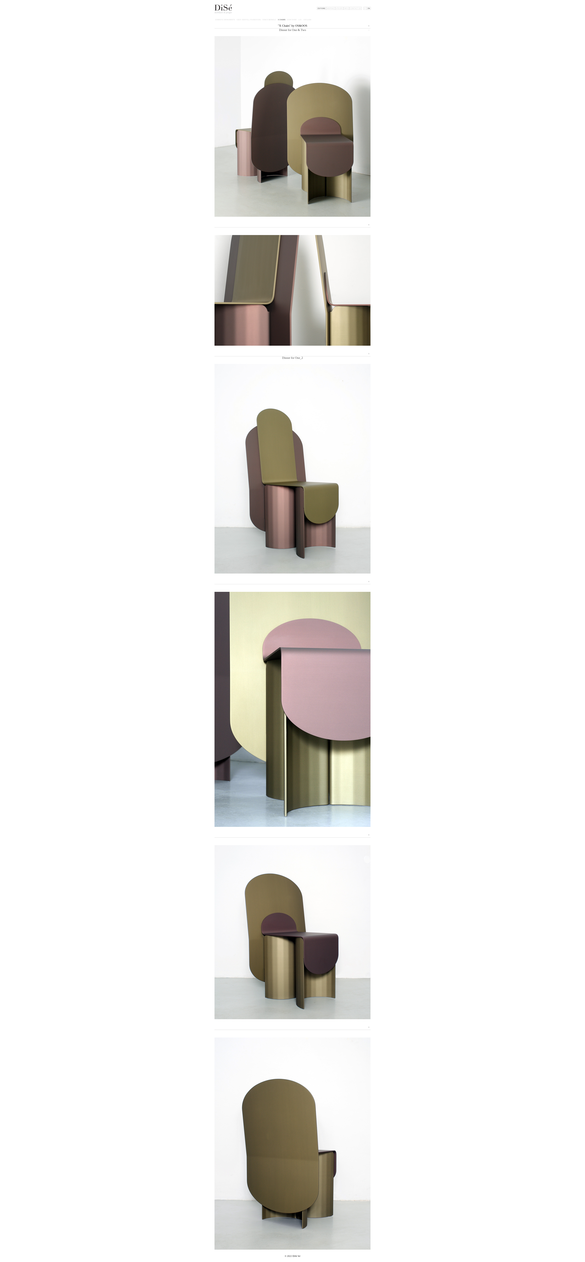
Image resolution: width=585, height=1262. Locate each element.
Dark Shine (292, 20)
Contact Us (355, 8)
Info (346, 8)
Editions (321, 8)
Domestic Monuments (225, 20)
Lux (299, 20)
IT (365, 8)
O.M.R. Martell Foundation (249, 20)
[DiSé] (223, 9)
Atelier (339, 8)
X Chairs (281, 20)
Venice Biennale (269, 20)
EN (369, 8)
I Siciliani (307, 20)
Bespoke (330, 8)
